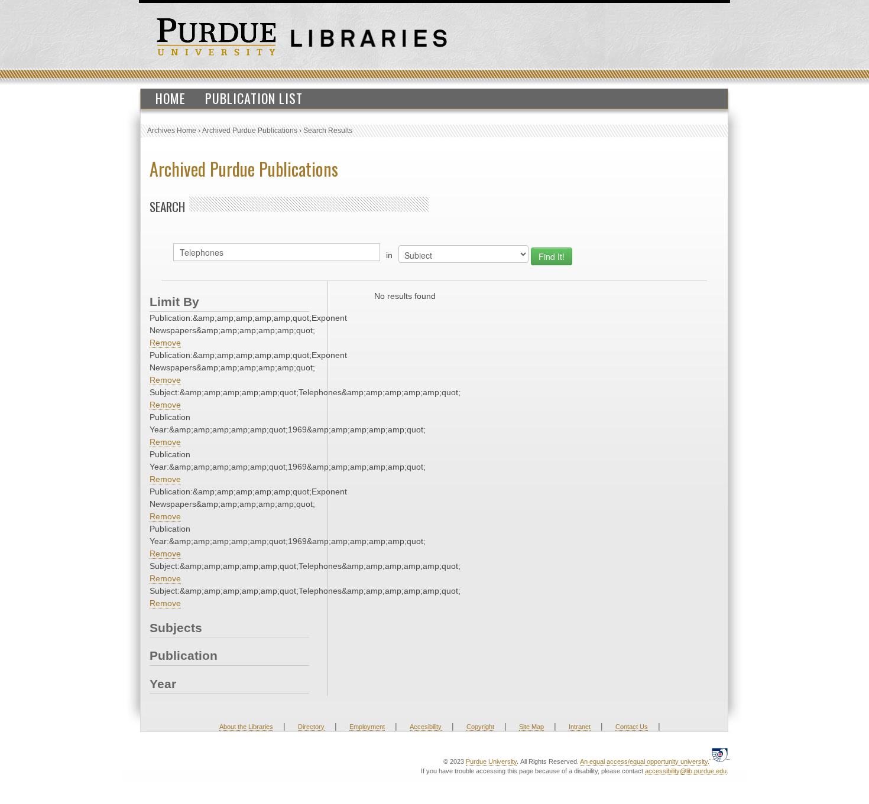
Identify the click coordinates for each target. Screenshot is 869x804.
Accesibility (426, 726)
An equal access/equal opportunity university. (644, 761)
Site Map (531, 726)
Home (170, 98)
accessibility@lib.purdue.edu (686, 770)
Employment (367, 726)
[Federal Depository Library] (719, 755)
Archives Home (171, 130)
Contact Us (631, 726)
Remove (165, 342)
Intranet (580, 726)
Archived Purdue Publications (249, 130)
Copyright (480, 726)
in (389, 255)
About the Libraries (246, 726)
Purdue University (491, 761)
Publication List (254, 98)
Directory (311, 726)
